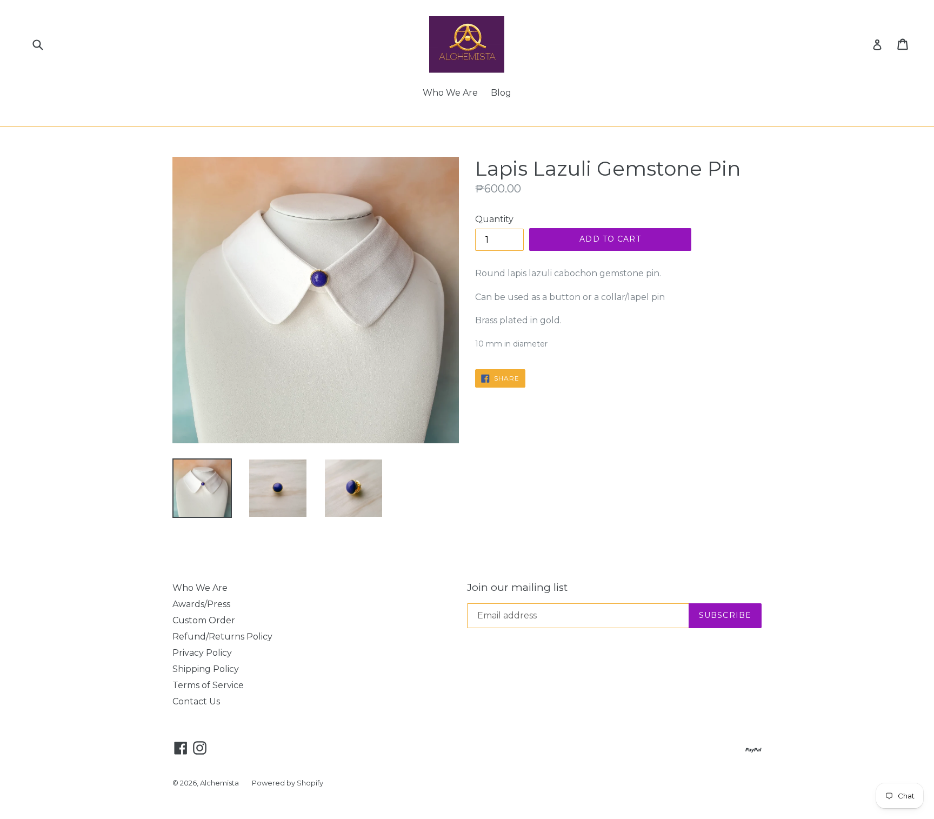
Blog (501, 93)
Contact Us (196, 701)
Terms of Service (208, 685)
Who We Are (450, 93)
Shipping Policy (205, 669)
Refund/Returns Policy (222, 636)
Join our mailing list (517, 588)
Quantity (494, 219)
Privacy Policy (202, 653)
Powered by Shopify (287, 782)
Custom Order (203, 620)
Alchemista (219, 782)
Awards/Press (201, 604)
